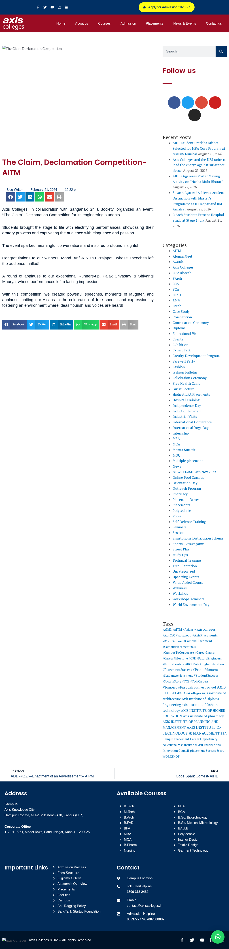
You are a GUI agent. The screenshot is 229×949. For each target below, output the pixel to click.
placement (197, 751)
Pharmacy (180, 494)
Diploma (179, 328)
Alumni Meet (182, 256)
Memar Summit (184, 449)
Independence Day (187, 405)
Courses (104, 23)
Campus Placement (176, 739)
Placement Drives (186, 499)
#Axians (188, 630)
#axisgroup (183, 635)
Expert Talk (182, 350)
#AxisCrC (169, 635)
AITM (177, 250)
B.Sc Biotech (182, 273)
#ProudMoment (205, 669)
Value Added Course (188, 582)
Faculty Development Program (196, 355)
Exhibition (180, 344)
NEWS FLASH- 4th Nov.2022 (194, 472)
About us (81, 23)
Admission (128, 23)
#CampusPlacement (197, 641)
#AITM (177, 630)
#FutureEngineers (209, 658)
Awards (178, 261)
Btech (177, 306)
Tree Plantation (185, 566)
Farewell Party (184, 361)
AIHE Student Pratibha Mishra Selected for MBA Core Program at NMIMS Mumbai (199, 148)
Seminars (180, 527)
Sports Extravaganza (189, 544)
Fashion (179, 367)
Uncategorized (184, 571)
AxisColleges (192, 693)
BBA (176, 283)
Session (178, 532)
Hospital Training (186, 400)
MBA (176, 438)
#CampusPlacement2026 (179, 647)
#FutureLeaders (173, 664)
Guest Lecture (183, 389)
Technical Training (187, 560)
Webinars (180, 588)
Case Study (181, 311)
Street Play (181, 549)
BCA (176, 289)
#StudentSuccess (206, 675)
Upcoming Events (186, 577)
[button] (10, 197)
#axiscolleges (205, 629)
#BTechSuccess (172, 641)
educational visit (173, 745)
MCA (176, 444)
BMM (176, 300)
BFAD (177, 295)
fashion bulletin (185, 372)
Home (60, 23)
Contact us (214, 23)
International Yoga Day (191, 427)
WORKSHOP (171, 756)
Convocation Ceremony (191, 322)
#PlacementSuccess (177, 670)
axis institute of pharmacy (203, 716)
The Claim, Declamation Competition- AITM (74, 167)
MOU (176, 455)
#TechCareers (199, 681)
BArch (177, 278)
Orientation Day (185, 483)
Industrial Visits (185, 416)
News (177, 466)
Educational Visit (186, 333)
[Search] (221, 51)
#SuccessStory (172, 681)
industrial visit (193, 745)
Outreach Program (187, 488)
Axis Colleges (183, 267)
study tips (180, 554)
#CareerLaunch (205, 653)
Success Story (215, 751)
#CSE (192, 658)
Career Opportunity (203, 739)
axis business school (202, 687)
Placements (154, 23)
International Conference (192, 422)
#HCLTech (192, 664)
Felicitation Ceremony (190, 378)
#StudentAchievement (178, 676)
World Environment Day (191, 604)
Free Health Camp (186, 383)
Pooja (177, 516)
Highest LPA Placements (191, 394)
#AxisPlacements (205, 635)
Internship (181, 433)
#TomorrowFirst (175, 687)
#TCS (185, 681)
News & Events (184, 23)
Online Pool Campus (188, 477)
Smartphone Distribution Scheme (198, 538)
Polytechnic (182, 510)
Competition (182, 317)
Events (178, 339)
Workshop (180, 593)
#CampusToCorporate (178, 652)
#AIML (167, 630)
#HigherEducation (212, 664)
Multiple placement (188, 460)
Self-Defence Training (189, 521)
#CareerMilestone (175, 658)
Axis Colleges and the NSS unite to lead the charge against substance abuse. (199, 165)
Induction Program (187, 411)
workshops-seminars (188, 599)
